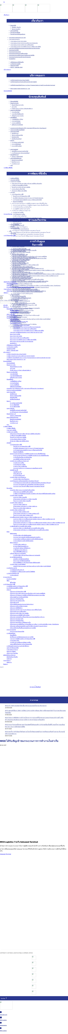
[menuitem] (4, 2)
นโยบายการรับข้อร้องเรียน (18, 262)
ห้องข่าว (12, 140)
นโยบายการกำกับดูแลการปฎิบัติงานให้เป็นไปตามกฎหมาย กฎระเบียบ (29, 258)
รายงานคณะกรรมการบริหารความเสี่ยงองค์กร (22, 45)
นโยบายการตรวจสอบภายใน (19, 264)
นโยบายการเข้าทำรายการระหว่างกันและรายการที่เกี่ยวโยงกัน (27, 273)
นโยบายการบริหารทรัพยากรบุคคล (20, 269)
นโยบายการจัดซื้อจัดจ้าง (18, 271)
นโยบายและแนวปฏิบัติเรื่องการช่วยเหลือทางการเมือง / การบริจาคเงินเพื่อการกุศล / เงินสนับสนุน (36, 285)
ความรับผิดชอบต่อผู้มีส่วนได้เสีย (18, 251)
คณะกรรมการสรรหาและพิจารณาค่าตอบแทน (20, 57)
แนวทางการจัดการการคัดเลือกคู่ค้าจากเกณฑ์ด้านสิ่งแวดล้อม (28, 279)
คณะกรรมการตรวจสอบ (15, 52)
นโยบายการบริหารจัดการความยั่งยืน (21, 276)
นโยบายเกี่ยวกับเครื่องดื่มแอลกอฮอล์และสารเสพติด (24, 289)
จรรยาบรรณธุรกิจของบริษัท (19, 296)
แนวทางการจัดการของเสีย (19, 248)
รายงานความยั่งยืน (14, 180)
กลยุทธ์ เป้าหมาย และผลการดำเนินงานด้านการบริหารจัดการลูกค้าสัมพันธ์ (31, 319)
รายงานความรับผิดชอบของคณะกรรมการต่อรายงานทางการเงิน (24, 48)
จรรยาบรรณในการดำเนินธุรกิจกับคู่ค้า (21, 298)
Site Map (3, 998)
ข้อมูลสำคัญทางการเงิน (18, 105)
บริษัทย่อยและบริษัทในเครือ (17, 62)
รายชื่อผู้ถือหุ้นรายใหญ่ (17, 119)
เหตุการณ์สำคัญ (14, 31)
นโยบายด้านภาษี (17, 223)
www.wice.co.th (3, 1014)
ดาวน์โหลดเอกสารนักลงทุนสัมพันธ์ (20, 153)
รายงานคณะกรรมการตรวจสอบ (18, 41)
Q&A (11, 165)
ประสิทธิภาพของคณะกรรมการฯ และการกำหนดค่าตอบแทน (28, 198)
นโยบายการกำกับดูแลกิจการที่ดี (20, 255)
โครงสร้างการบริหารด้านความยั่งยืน (21, 187)
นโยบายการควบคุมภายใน (18, 280)
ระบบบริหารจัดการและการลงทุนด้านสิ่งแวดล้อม (24, 241)
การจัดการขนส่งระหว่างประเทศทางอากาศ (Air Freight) (23, 82)
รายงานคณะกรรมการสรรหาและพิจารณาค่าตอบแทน (24, 43)
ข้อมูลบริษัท (13, 25)
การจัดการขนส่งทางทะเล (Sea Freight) (19, 80)
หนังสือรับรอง (15, 133)
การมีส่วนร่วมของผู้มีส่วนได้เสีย (20, 185)
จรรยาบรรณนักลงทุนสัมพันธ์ (17, 130)
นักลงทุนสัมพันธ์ (14, 101)
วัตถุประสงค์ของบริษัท (17, 135)
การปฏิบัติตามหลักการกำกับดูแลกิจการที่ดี (20, 249)
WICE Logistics (3, 1020)
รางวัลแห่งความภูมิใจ (15, 64)
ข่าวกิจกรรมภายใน (14, 228)
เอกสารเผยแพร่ (14, 149)
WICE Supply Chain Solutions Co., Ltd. (20, 88)
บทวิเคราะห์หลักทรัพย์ (17, 156)
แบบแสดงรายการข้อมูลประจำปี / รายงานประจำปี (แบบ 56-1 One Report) (28, 128)
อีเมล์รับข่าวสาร (16, 162)
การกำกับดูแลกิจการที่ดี (17, 194)
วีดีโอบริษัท (13, 233)
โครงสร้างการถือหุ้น (15, 32)
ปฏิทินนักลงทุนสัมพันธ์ (17, 125)
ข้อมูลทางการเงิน (14, 103)
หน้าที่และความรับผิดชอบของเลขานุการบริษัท (23, 303)
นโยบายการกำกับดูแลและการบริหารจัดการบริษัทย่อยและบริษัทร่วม (29, 291)
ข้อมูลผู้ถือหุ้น (13, 117)
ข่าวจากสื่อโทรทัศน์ (17, 146)
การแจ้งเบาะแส (16, 164)
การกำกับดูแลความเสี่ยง (19, 214)
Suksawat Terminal (5, 854)
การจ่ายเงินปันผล (16, 121)
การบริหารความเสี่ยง (18, 212)
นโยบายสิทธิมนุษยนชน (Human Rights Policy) (23, 267)
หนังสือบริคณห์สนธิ (16, 139)
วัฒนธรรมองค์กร (16, 29)
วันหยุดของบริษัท (14, 65)
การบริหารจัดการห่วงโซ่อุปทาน (21, 229)
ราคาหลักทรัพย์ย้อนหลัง (18, 114)
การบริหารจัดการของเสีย (18, 247)
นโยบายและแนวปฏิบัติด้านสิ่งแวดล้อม (22, 243)
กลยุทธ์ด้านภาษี (17, 221)
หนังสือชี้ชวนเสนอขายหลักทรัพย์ (20, 151)
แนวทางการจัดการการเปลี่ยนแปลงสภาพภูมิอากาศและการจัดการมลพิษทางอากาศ (33, 270)
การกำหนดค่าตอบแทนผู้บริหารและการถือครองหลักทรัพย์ (27, 200)
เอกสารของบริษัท (14, 131)
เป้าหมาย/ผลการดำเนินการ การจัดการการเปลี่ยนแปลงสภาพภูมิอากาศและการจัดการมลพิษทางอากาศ (38, 274)
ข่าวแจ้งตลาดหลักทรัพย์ (18, 142)
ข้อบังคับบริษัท (15, 137)
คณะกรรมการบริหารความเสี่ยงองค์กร (18, 53)
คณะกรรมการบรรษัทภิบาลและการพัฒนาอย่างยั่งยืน (21, 55)
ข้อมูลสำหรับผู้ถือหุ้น (18, 201)
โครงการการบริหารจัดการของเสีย (21, 252)
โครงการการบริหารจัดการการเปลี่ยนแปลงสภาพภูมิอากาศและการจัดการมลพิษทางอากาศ (35, 276)
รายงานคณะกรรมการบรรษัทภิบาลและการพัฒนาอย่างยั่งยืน (25, 47)
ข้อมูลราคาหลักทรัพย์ (15, 110)
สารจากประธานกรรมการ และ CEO (17, 38)
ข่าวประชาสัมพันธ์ (14, 224)
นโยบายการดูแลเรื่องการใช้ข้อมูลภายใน (22, 284)
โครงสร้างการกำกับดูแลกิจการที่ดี (21, 196)
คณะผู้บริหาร (12, 59)
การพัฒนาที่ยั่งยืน (14, 178)
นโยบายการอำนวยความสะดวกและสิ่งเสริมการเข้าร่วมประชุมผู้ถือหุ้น (29, 256)
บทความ (12, 226)
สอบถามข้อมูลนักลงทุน (15, 158)
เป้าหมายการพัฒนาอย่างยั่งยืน (19, 191)
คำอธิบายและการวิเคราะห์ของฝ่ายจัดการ (22, 108)
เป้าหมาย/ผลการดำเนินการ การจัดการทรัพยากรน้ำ (26, 265)
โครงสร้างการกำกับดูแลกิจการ (17, 34)
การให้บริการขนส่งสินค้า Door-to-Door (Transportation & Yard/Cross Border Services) (32, 85)
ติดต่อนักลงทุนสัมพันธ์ (17, 160)
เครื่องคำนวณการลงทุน (18, 116)
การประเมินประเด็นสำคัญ (18, 189)
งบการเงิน (14, 107)
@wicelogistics (3, 1025)
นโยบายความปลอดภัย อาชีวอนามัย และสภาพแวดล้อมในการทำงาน (29, 282)
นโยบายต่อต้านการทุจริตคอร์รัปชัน (20, 260)
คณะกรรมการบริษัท (14, 50)
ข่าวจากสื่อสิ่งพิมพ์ (16, 144)
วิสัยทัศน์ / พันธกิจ (16, 27)
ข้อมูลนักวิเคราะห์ (14, 155)
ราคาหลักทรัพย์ (15, 112)
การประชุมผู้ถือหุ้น (16, 123)
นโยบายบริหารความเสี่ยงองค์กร (20, 275)
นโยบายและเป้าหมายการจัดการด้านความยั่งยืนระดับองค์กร (27, 183)
